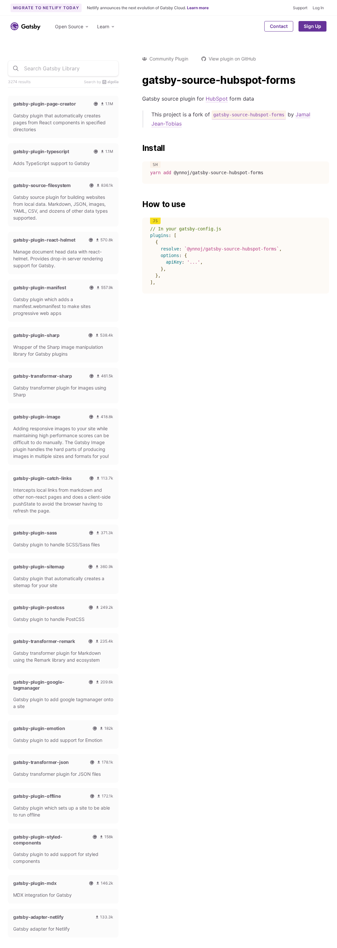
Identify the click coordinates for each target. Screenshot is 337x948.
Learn (103, 26)
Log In (318, 7)
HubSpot (217, 98)
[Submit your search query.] (16, 68)
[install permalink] (139, 148)
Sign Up (312, 26)
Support (300, 7)
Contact (279, 26)
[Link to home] (25, 26)
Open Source (69, 26)
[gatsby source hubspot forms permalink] (139, 80)
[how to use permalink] (139, 204)
